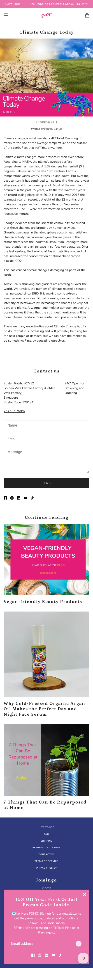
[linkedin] (46, 955)
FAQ (46, 834)
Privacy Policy (46, 868)
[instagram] (39, 955)
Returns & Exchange (46, 847)
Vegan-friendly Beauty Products (43, 601)
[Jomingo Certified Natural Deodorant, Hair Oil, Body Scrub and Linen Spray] (46, 15)
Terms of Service (46, 861)
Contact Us (47, 854)
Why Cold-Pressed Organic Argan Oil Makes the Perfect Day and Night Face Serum (44, 709)
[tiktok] (60, 955)
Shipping (47, 841)
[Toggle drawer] (6, 15)
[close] (84, 894)
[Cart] (87, 15)
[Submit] (78, 944)
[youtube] (53, 955)
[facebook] (33, 955)
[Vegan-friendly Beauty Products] (46, 559)
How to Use (46, 827)
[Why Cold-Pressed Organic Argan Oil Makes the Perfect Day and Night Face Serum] (46, 654)
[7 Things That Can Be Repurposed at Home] (46, 760)
